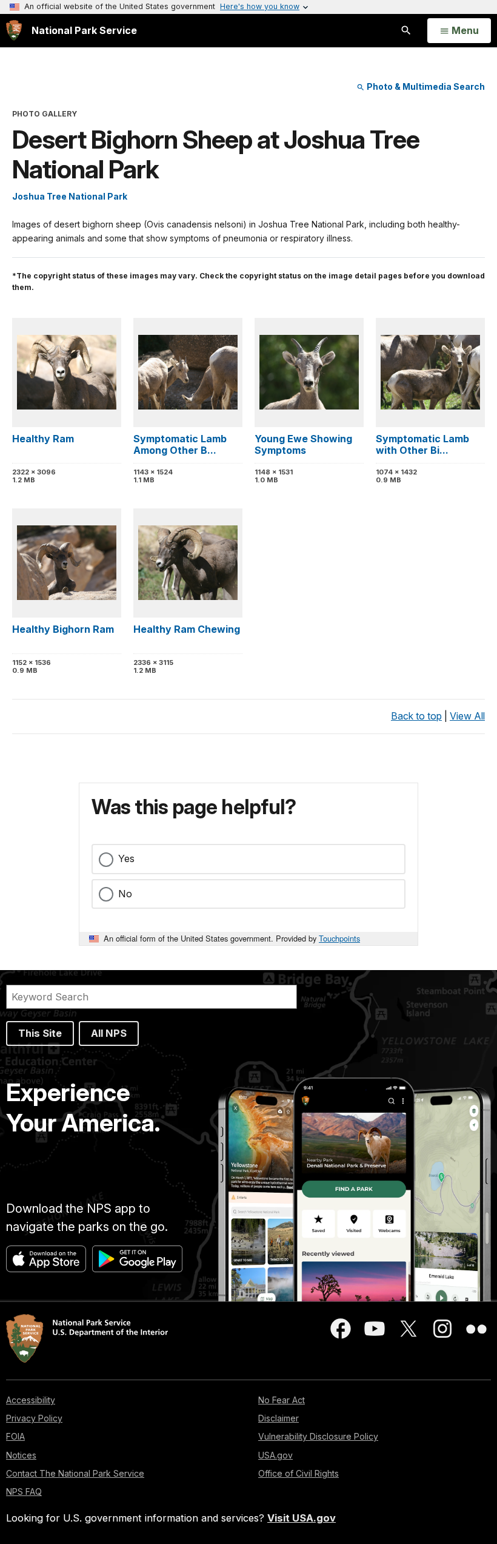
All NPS (109, 1033)
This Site (40, 1033)
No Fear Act (281, 1400)
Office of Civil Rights (298, 1473)
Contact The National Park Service (75, 1473)
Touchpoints (339, 938)
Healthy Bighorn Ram (63, 629)
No (125, 894)
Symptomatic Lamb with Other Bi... (422, 444)
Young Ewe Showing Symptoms (303, 444)
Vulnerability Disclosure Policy (318, 1436)
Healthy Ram (43, 439)
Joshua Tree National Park (69, 196)
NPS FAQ (24, 1491)
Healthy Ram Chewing (186, 629)
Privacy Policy (34, 1418)
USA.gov (275, 1455)
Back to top (416, 716)
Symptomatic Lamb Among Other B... (180, 444)
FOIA (15, 1436)
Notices (21, 1455)
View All (467, 716)
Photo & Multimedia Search (425, 86)
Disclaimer (278, 1418)
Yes (126, 858)
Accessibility (30, 1400)
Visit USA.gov (301, 1518)
